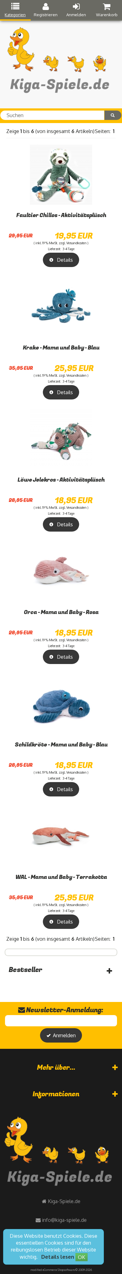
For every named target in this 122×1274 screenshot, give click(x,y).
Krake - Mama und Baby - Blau (61, 348)
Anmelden (76, 14)
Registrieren (46, 14)
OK (81, 1257)
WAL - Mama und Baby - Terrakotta (61, 877)
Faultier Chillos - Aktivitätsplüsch (61, 215)
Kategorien (15, 14)
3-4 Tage (68, 249)
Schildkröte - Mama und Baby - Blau (61, 745)
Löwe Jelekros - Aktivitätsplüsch (61, 480)
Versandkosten (76, 243)
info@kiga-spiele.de (64, 1220)
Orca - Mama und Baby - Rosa (61, 612)
